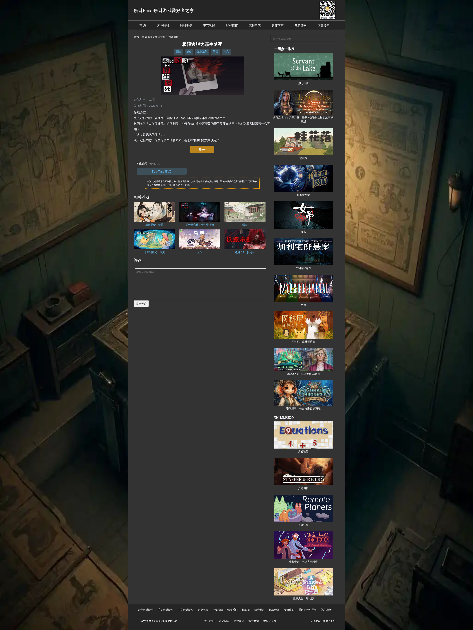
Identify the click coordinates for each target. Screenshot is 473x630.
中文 (226, 51)
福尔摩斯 (326, 609)
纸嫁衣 (246, 609)
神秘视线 (217, 609)
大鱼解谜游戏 (145, 609)
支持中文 (255, 25)
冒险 (178, 51)
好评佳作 (232, 25)
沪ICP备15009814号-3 (324, 621)
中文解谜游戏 (185, 609)
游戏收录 (239, 621)
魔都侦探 (289, 609)
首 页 (142, 25)
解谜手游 (186, 25)
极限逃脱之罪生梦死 (153, 37)
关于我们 (209, 621)
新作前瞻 (278, 25)
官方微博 (254, 621)
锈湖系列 (232, 609)
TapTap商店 (162, 171)
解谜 (189, 51)
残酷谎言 (259, 609)
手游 (215, 51)
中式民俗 (209, 25)
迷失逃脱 (202, 51)
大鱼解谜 (163, 25)
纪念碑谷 (274, 609)
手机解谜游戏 (165, 609)
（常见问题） (154, 163)
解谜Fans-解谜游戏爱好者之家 (164, 10)
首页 (136, 37)
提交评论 (141, 303)
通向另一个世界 (308, 609)
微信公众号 (269, 621)
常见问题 (224, 621)
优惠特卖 (323, 25)
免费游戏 (301, 25)
